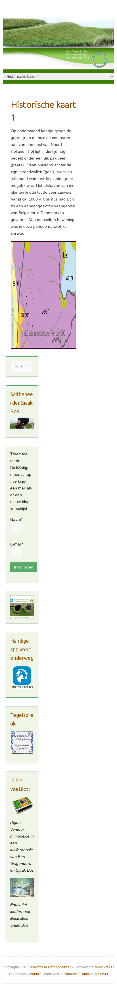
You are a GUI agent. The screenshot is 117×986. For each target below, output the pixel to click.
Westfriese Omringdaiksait (51, 967)
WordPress (103, 967)
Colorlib (33, 974)
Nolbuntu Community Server (86, 974)
